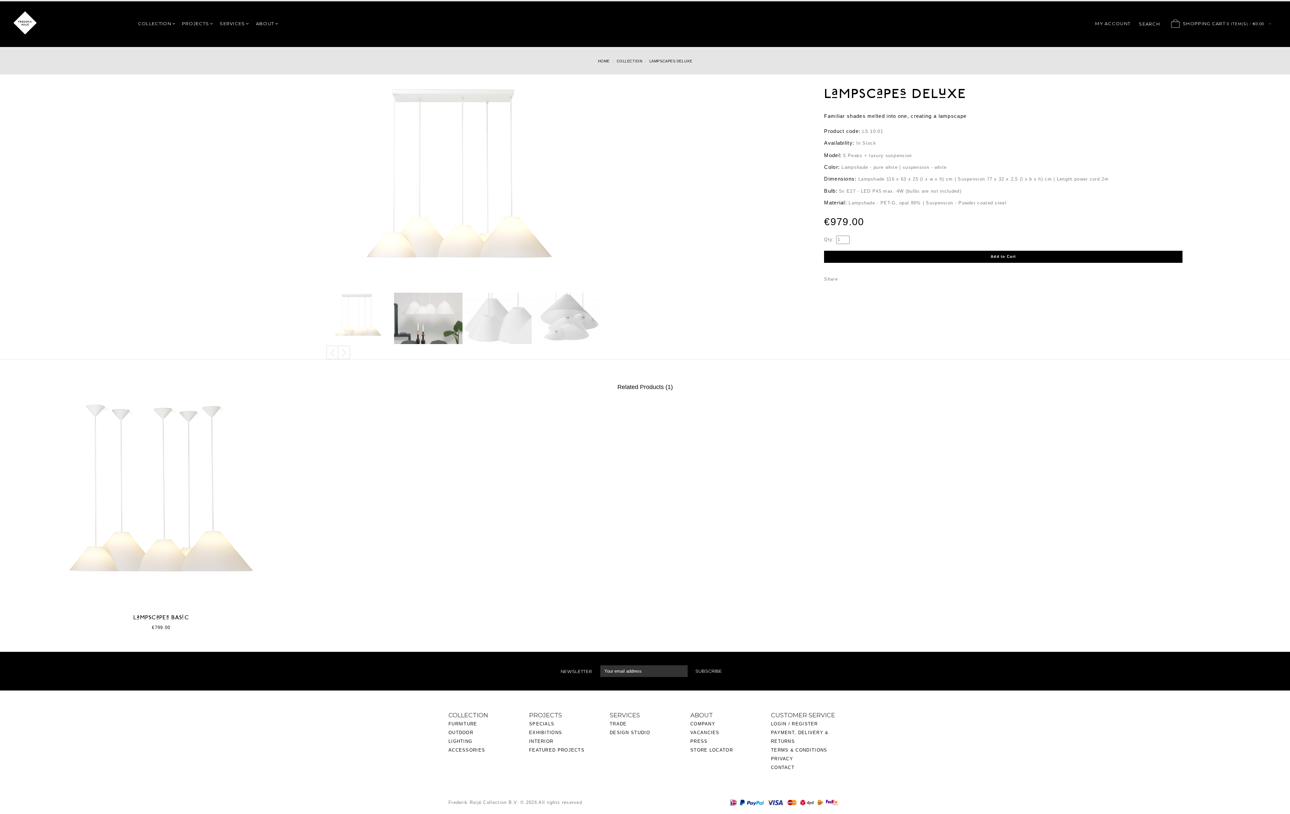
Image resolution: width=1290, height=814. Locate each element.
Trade (618, 723)
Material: (835, 202)
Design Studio (630, 732)
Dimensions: (840, 179)
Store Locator (711, 750)
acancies (706, 732)
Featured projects (557, 750)
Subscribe (708, 671)
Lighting (460, 741)
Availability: (839, 143)
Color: (832, 167)
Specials (541, 723)
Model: (833, 155)
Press (699, 741)
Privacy (782, 758)
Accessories (466, 750)
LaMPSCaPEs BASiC (161, 618)
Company (702, 723)
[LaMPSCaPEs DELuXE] (359, 319)
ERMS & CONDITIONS (800, 750)
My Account (1112, 23)
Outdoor (460, 732)
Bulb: (830, 191)
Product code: (842, 131)
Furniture (462, 723)
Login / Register (794, 723)
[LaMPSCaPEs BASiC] (161, 501)
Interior (541, 741)
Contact (782, 767)
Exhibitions (545, 732)
